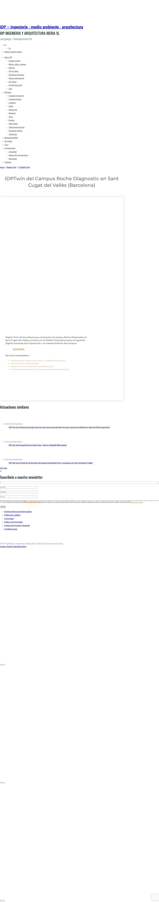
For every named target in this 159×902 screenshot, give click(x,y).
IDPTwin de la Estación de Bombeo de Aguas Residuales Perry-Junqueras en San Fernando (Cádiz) (51, 463)
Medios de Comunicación (18, 155)
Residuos (12, 113)
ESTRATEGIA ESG (15, 85)
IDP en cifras (13, 71)
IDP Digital (8, 141)
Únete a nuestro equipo (13, 52)
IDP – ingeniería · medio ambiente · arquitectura (41, 27)
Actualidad (13, 152)
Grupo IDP (8, 57)
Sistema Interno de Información (18, 511)
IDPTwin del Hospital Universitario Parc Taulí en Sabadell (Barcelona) (38, 445)
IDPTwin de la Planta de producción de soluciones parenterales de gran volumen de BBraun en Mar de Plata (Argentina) (59, 427)
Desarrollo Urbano (15, 131)
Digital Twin (11, 167)
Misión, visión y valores (17, 64)
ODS (10, 89)
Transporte (13, 134)
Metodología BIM (11, 138)
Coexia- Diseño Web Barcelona (13, 546)
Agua (11, 117)
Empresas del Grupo (16, 75)
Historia (11, 68)
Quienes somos (15, 61)
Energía (11, 120)
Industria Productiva (16, 96)
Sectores (7, 92)
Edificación (13, 110)
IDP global (12, 82)
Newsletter (13, 159)
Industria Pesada (15, 99)
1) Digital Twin (24, 167)
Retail (11, 106)
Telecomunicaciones (16, 127)
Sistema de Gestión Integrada (17, 525)
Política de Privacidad (136, 502)
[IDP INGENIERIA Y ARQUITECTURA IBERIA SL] (5, 10)
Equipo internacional (16, 78)
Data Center (13, 124)
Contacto (7, 162)
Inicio (2, 167)
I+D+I (6, 145)
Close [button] (2, 664)
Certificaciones (10, 529)
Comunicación (9, 148)
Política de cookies (12, 515)
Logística (12, 103)
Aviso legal (9, 518)
